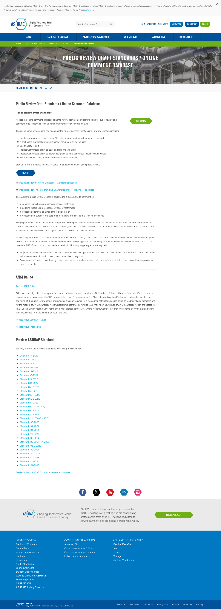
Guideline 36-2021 (29, 375)
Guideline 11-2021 (29, 359)
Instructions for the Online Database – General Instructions (48, 182)
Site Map (199, 604)
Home (18, 43)
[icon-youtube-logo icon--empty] (110, 492)
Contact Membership (124, 559)
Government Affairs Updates (79, 552)
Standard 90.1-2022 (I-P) (32, 406)
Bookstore (192, 24)
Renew (116, 552)
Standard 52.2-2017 (30, 387)
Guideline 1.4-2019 (29, 355)
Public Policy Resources (77, 556)
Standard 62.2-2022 (30, 398)
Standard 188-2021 (29, 449)
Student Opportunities (27, 571)
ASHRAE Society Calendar (30, 587)
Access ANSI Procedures (28, 326)
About (29, 36)
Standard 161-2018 (29, 430)
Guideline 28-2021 (29, 367)
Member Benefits (122, 544)
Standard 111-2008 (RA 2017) (34, 418)
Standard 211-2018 (29, 461)
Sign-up (25, 172)
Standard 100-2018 (29, 414)
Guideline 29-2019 (29, 371)
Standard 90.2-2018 (30, 410)
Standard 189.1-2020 (30, 453)
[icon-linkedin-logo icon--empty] (124, 492)
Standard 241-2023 (29, 465)
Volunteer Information (27, 552)
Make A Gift (163, 24)
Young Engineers (25, 567)
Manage (117, 556)
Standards (21, 559)
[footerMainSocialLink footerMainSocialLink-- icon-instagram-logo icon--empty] (138, 492)
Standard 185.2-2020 (30, 445)
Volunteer (151, 24)
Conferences (130, 36)
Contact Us (120, 604)
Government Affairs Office (78, 548)
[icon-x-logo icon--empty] (97, 492)
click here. (90, 10)
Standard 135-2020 (29, 422)
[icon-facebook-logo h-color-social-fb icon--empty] (83, 492)
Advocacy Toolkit (73, 544)
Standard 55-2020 (29, 390)
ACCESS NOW (141, 121)
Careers (175, 604)
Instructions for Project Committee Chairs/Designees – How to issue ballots (56, 189)
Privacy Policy (162, 604)
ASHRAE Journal (25, 563)
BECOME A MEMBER (173, 515)
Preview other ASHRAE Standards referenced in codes (43, 472)
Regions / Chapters (26, 544)
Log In (205, 24)
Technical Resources (57, 36)
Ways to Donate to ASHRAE (31, 575)
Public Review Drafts (84, 43)
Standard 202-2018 (29, 457)
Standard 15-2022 (29, 379)
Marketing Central (25, 579)
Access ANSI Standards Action (31, 319)
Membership (186, 36)
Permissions (134, 604)
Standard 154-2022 (29, 426)
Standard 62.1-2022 (30, 394)
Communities (158, 36)
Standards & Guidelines (58, 43)
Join (143, 24)
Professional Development (96, 36)
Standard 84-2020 (29, 402)
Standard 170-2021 (29, 434)
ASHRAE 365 (176, 24)
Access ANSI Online (26, 286)
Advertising (187, 604)
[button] (217, 4)
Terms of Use (148, 604)
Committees (22, 548)
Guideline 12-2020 (29, 363)
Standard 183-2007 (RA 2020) (35, 441)
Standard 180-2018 (29, 437)
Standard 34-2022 (29, 383)
